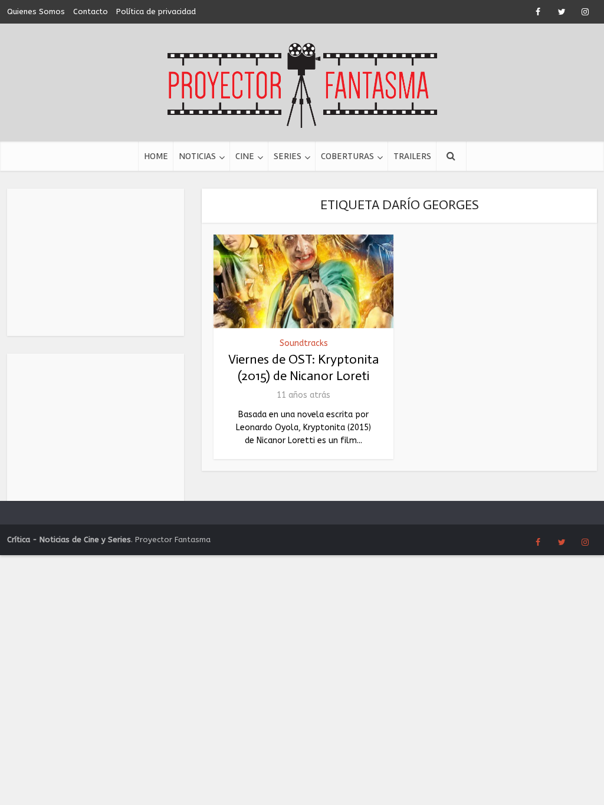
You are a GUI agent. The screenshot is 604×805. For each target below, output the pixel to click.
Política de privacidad (156, 11)
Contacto (90, 11)
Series (287, 156)
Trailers (412, 156)
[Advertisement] (95, 262)
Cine (244, 156)
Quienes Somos (36, 11)
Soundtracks (304, 343)
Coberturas (347, 156)
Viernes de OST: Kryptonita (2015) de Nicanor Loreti (303, 367)
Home (156, 156)
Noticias (197, 156)
